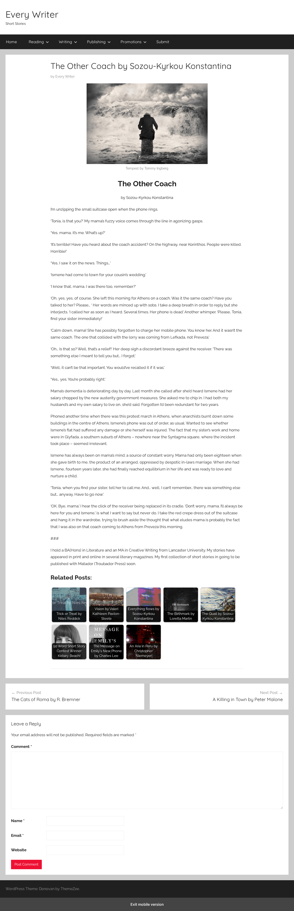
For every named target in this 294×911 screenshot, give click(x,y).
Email (17, 835)
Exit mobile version (147, 904)
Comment (21, 746)
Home (11, 41)
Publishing (96, 41)
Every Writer (32, 14)
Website (18, 850)
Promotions (131, 41)
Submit (162, 41)
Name (18, 820)
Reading (36, 41)
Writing (65, 41)
